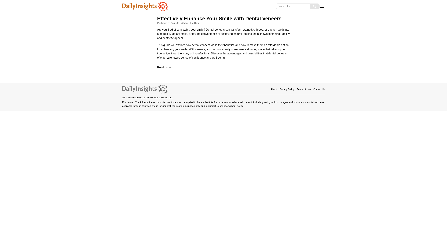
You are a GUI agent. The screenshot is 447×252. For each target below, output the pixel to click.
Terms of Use (304, 89)
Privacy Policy (287, 89)
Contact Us (319, 89)
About (274, 89)
